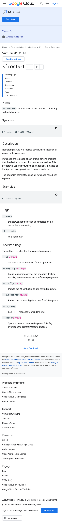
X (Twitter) (7, 480)
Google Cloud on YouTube (14, 485)
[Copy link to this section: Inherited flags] (24, 245)
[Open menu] (4, 3)
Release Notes (8, 423)
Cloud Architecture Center (14, 454)
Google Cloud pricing (11, 392)
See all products (9, 387)
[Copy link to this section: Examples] (18, 187)
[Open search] (41, 3)
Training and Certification (13, 458)
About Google (8, 500)
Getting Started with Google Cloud (17, 445)
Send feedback (13, 59)
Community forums (11, 414)
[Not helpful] (24, 53)
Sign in (55, 3)
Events (5, 475)
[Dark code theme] (56, 128)
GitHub (5, 440)
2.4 (18, 12)
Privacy (20, 500)
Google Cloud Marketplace (14, 397)
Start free (11, 19)
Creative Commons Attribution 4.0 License (22, 360)
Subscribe (49, 510)
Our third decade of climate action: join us (22, 504)
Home (4, 47)
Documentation (17, 47)
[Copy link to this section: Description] (21, 144)
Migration (32, 47)
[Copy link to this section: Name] (13, 103)
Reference (55, 47)
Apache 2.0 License (26, 362)
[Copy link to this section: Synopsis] (17, 120)
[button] (31, 36)
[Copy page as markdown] (37, 66)
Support (6, 418)
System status (9, 427)
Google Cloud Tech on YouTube (16, 489)
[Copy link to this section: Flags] (12, 210)
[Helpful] (20, 53)
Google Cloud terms (48, 500)
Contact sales (8, 401)
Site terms (31, 500)
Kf (9, 12)
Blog (4, 471)
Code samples (8, 449)
